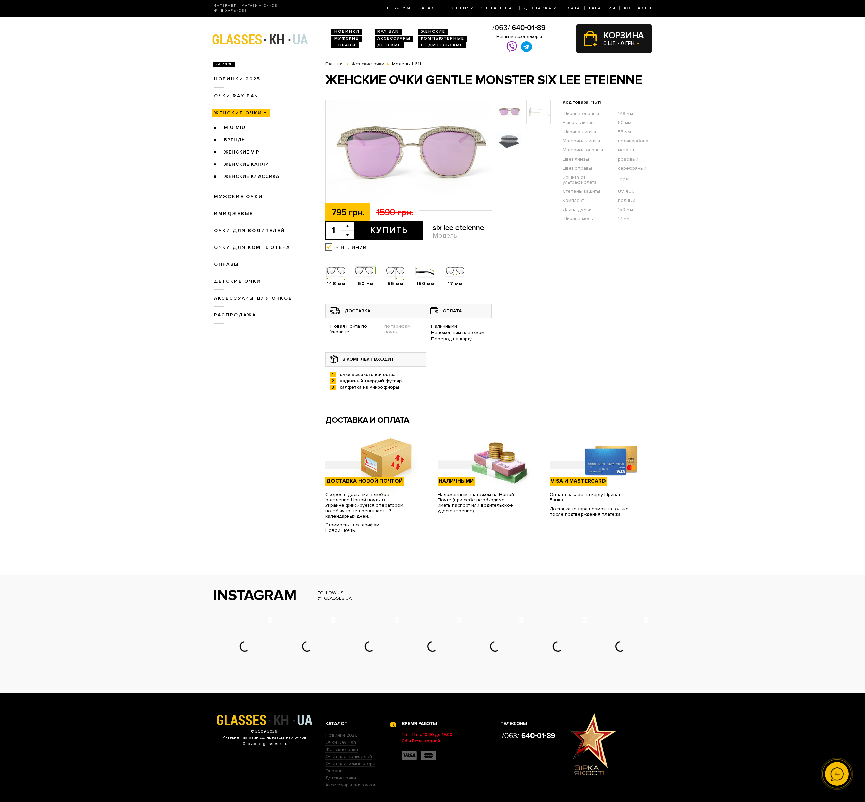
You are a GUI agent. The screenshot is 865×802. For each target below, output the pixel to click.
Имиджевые (233, 213)
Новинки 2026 (341, 735)
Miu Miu (234, 128)
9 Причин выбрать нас (483, 8)
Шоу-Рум (398, 8)
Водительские (442, 45)
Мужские (346, 38)
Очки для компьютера (252, 247)
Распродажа (235, 315)
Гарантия (602, 8)
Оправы (345, 45)
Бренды (235, 140)
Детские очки (237, 281)
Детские (389, 45)
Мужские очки (238, 196)
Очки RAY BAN (236, 96)
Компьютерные (442, 38)
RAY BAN (388, 31)
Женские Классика (251, 176)
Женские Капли (246, 164)
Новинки (347, 31)
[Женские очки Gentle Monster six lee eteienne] (409, 155)
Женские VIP (242, 152)
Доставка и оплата (552, 8)
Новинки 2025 (237, 79)
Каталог (431, 8)
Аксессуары (394, 38)
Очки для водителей (249, 230)
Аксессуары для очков (253, 298)
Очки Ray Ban (340, 742)
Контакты (638, 8)
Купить (389, 230)
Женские (433, 31)
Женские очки (238, 113)
